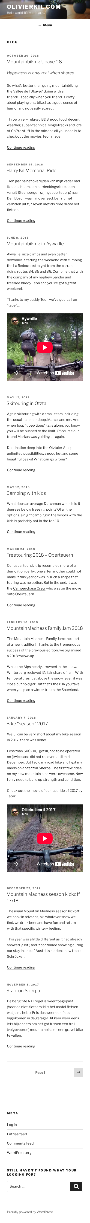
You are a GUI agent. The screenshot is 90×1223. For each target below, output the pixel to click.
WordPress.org (19, 1153)
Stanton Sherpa (38, 768)
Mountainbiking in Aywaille (35, 243)
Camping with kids (26, 493)
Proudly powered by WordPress (30, 1212)
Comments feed (20, 1143)
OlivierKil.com (34, 6)
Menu (47, 25)
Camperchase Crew (29, 588)
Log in (12, 1125)
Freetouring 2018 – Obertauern (39, 555)
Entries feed (17, 1134)
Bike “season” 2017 (27, 723)
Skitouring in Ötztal (27, 403)
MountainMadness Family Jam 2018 (44, 628)
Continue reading (21, 147)
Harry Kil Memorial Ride (31, 170)
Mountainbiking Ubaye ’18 (34, 61)
